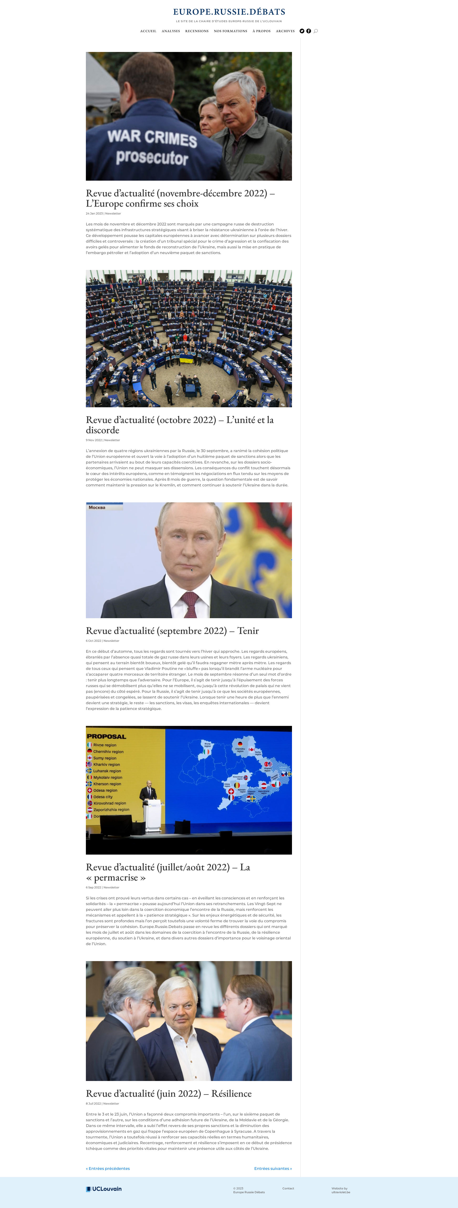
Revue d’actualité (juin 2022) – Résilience (169, 1093)
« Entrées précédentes (108, 1168)
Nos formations (230, 31)
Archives (285, 31)
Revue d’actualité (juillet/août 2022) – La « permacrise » (168, 872)
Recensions (197, 31)
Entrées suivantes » (273, 1168)
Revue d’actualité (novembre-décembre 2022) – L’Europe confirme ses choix (180, 198)
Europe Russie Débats (249, 1192)
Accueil (148, 31)
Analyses (171, 31)
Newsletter (113, 213)
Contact (288, 1188)
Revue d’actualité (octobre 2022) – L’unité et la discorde (180, 424)
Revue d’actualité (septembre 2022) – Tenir (172, 630)
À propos (262, 31)
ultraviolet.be (341, 1192)
